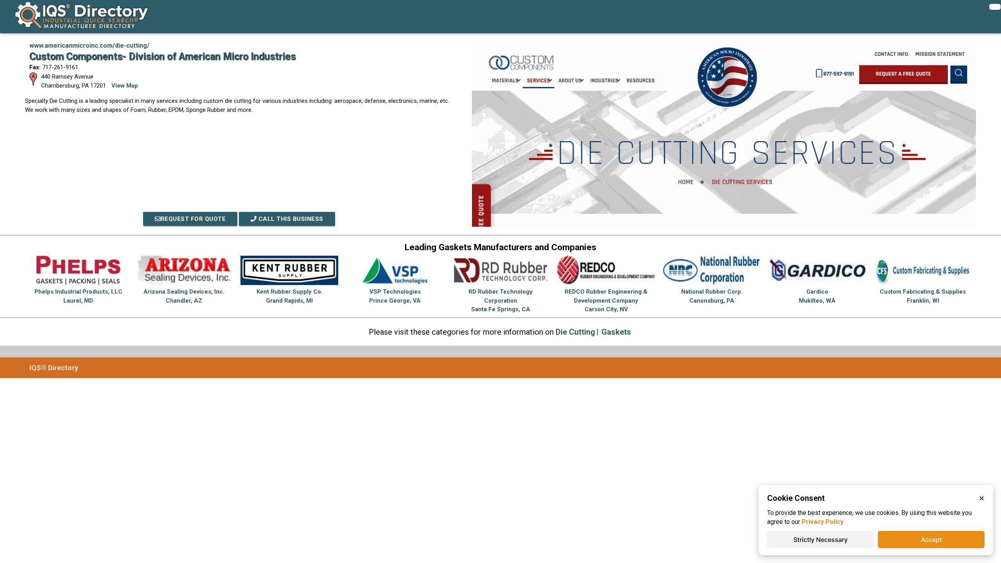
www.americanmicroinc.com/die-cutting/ (89, 45)
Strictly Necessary (820, 539)
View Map (124, 85)
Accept (931, 539)
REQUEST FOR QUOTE (193, 218)
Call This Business (290, 218)
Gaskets (616, 332)
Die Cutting (575, 332)
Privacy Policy (822, 521)
